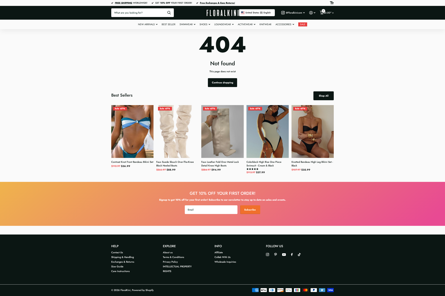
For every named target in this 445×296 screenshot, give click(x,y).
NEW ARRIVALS (146, 24)
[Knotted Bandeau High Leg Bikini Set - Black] (313, 131)
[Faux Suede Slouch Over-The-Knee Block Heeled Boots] (177, 131)
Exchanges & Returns (122, 262)
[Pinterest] (275, 254)
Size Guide (117, 266)
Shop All (324, 95)
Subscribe (250, 209)
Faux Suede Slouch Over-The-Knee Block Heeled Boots (175, 163)
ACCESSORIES (283, 24)
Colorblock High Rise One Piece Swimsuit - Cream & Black (263, 163)
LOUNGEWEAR (222, 24)
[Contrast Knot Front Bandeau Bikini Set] (132, 131)
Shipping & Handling (122, 257)
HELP (115, 246)
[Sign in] (312, 13)
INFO (218, 246)
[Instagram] (267, 254)
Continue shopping (222, 82)
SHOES (203, 24)
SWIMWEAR (186, 24)
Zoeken (169, 12)
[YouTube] (284, 254)
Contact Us (117, 252)
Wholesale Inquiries (225, 262)
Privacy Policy (170, 262)
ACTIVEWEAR (245, 24)
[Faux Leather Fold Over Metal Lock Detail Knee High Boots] (222, 131)
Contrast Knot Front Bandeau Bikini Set (132, 162)
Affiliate (219, 252)
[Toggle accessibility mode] (332, 3)
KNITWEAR (265, 24)
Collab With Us (222, 257)
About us (168, 252)
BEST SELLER (168, 24)
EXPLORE (169, 246)
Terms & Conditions (173, 257)
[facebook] (292, 254)
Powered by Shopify (143, 290)
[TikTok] (299, 254)
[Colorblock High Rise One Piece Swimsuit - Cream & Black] (267, 131)
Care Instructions (120, 271)
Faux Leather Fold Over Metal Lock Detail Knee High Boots (220, 163)
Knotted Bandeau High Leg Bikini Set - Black (312, 163)
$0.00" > (328, 12)
